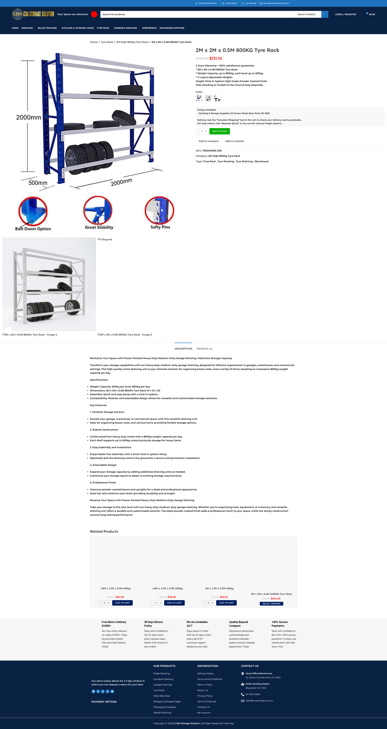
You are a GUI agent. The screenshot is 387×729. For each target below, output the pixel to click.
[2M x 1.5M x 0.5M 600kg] (219, 562)
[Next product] (295, 42)
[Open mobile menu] (94, 14)
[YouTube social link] (24, 3)
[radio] (199, 98)
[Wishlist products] (360, 14)
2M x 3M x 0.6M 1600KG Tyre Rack (271, 593)
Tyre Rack (107, 42)
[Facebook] (93, 691)
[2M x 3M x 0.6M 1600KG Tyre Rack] (271, 562)
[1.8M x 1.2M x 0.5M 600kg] (115, 562)
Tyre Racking (226, 161)
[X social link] (17, 3)
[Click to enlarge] (8, 330)
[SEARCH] (324, 14)
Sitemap (229, 723)
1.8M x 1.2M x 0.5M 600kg (116, 588)
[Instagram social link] (21, 3)
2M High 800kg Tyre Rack (132, 42)
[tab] (183, 347)
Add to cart (219, 131)
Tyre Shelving (244, 161)
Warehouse (261, 161)
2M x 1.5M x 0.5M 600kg (219, 588)
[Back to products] (291, 42)
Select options (271, 603)
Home (94, 42)
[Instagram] (98, 691)
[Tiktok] (103, 691)
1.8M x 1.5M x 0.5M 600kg (168, 588)
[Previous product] (288, 42)
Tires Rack (209, 161)
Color (199, 91)
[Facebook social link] (14, 3)
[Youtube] (112, 691)
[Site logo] (33, 14)
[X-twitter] (107, 691)
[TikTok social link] (28, 3)
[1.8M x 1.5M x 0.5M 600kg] (167, 562)
